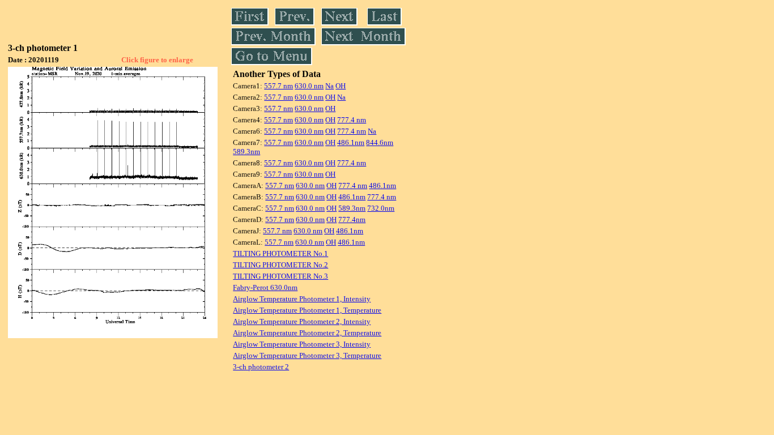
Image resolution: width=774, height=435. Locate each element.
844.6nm (379, 142)
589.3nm (246, 151)
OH (340, 86)
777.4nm (351, 219)
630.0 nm (309, 86)
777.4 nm (351, 120)
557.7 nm (278, 86)
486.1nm (350, 142)
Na (329, 86)
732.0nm (380, 208)
